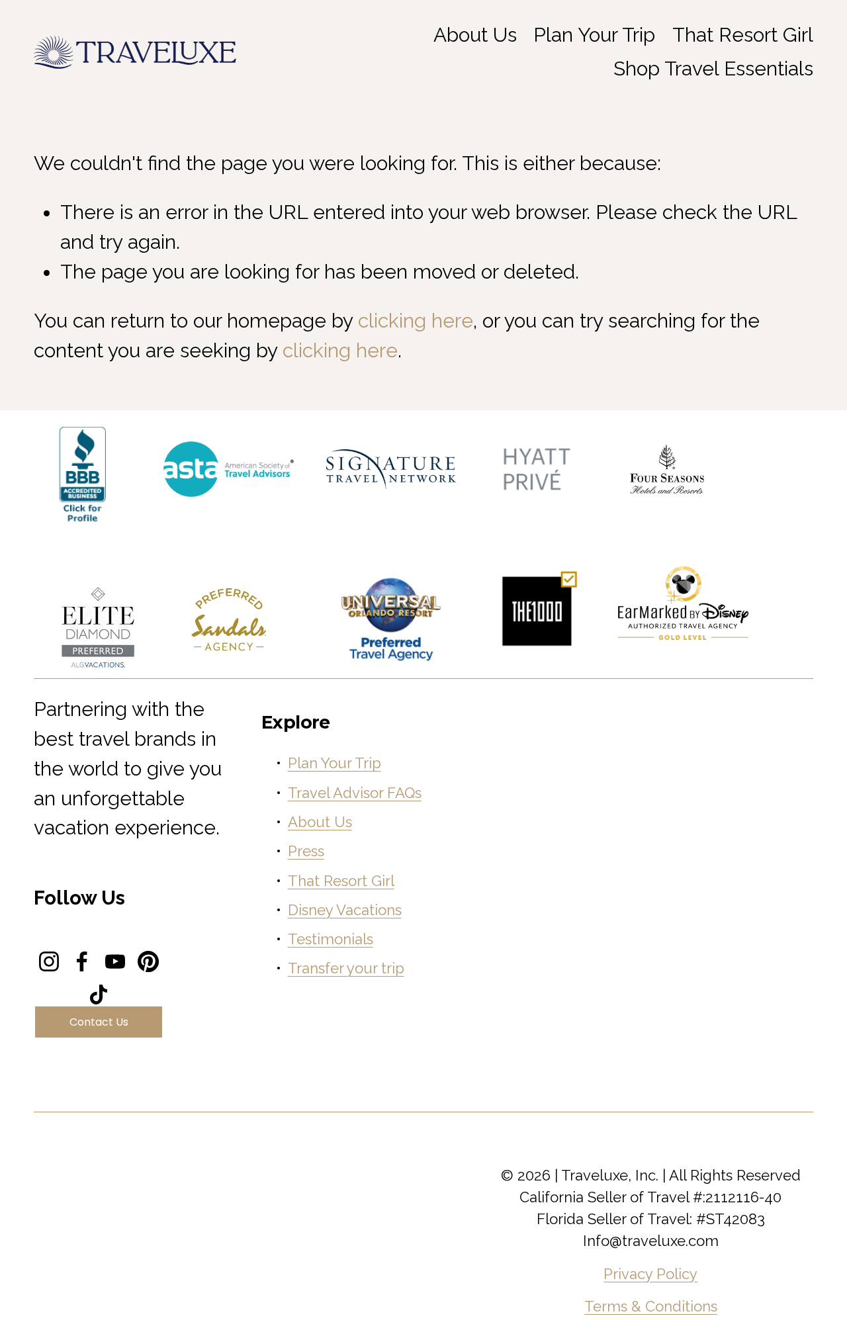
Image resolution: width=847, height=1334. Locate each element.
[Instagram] (49, 961)
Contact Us (98, 1022)
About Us (320, 821)
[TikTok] (98, 994)
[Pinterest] (148, 961)
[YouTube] (115, 961)
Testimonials (330, 939)
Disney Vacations (345, 909)
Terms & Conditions (650, 1306)
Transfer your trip (346, 968)
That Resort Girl (742, 34)
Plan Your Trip (594, 34)
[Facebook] (82, 961)
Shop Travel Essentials (713, 68)
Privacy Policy (650, 1273)
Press (306, 851)
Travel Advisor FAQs (355, 792)
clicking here (415, 320)
